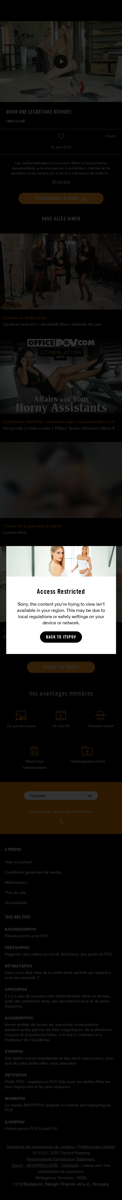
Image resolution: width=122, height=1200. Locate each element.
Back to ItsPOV (61, 637)
